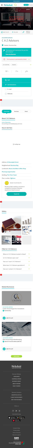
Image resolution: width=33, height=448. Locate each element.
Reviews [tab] (16, 111)
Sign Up (26, 5)
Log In (31, 5)
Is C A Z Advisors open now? (10, 258)
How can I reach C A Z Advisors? (12, 261)
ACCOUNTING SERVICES (8, 307)
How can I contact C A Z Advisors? (12, 269)
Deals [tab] (26, 111)
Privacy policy (16, 430)
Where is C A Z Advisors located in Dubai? (14, 254)
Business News (16, 381)
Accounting (6, 64)
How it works (16, 386)
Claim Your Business (16, 397)
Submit (16, 194)
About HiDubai (16, 384)
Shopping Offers (16, 379)
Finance (14, 64)
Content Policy (16, 428)
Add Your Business (16, 400)
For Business (16, 1)
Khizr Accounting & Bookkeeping (12, 339)
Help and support (16, 435)
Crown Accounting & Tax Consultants (13, 308)
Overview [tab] (6, 111)
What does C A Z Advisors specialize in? (14, 265)
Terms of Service (16, 432)
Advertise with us (17, 395)
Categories (16, 376)
